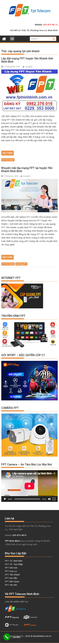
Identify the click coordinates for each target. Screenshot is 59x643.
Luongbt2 (29, 66)
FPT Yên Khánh (8, 160)
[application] (29, 486)
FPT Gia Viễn (11, 578)
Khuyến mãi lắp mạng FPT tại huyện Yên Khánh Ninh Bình (27, 169)
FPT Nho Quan (12, 581)
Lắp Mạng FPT (21, 264)
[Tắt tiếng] (49, 499)
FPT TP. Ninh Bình (13, 560)
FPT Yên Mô (11, 584)
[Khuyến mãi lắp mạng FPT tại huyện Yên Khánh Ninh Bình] (29, 195)
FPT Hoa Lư (11, 571)
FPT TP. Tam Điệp (14, 564)
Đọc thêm (7, 153)
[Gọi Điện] (6, 637)
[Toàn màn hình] (54, 499)
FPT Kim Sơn (11, 567)
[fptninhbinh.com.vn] (4, 38)
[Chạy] (5, 499)
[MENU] (12, 39)
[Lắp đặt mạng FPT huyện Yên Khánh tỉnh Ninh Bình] (29, 90)
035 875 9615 (19, 535)
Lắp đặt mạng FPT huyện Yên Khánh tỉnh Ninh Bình (27, 60)
